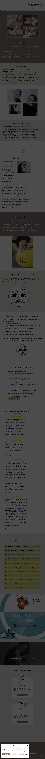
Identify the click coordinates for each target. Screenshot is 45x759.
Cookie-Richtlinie (14, 756)
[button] (27, 745)
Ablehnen (14, 754)
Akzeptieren (6, 754)
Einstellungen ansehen (24, 754)
